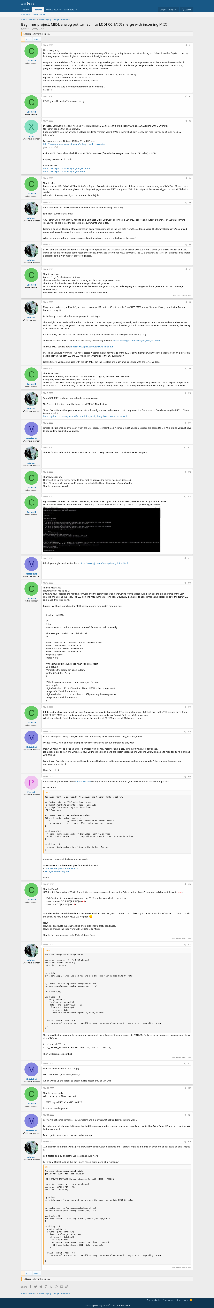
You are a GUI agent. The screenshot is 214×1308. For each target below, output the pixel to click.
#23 (189, 1088)
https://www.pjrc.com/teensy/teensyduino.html (104, 563)
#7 (190, 269)
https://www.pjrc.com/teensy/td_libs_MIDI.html (67, 168)
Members (69, 9)
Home (26, 9)
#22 (189, 1063)
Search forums (39, 14)
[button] (60, 9)
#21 (189, 944)
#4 (190, 178)
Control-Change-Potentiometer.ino (62, 868)
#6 (190, 244)
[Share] (186, 45)
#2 (190, 96)
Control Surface (83, 781)
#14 (189, 496)
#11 (189, 423)
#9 (190, 368)
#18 (189, 731)
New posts (25, 14)
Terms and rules (153, 1300)
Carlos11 (27, 28)
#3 (190, 121)
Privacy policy (168, 1300)
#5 (190, 202)
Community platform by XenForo (107, 1305)
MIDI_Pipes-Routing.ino (57, 871)
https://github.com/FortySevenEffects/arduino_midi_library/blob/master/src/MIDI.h (85, 416)
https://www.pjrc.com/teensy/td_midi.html (64, 171)
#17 (189, 707)
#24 (189, 1115)
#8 (190, 302)
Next (36, 39)
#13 (189, 472)
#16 (189, 583)
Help (178, 1300)
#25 (189, 1142)
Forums (38, 9)
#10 (189, 393)
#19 (189, 777)
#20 (189, 884)
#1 (190, 45)
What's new (52, 9)
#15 (189, 558)
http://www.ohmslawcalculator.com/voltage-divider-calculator (74, 144)
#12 (189, 447)
